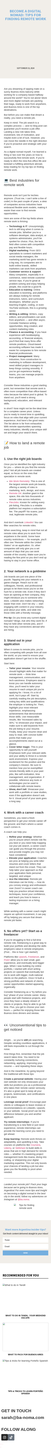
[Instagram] (4, 1437)
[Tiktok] (11, 1437)
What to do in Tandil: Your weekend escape (25, 1316)
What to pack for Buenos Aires (25, 1354)
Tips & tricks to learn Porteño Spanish (25, 1392)
